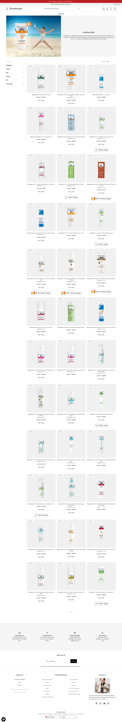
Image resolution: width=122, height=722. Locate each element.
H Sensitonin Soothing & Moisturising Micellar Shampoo (41, 415)
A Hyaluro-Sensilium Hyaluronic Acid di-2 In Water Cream (71, 460)
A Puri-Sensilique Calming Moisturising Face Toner (41, 459)
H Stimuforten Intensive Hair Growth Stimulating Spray (41, 279)
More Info (106, 149)
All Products (9, 65)
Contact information (57, 713)
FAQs (47, 688)
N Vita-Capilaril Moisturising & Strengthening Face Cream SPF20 (101, 504)
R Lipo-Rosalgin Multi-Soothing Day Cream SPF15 (71, 370)
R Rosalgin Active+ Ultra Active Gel (41, 136)
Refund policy (65, 713)
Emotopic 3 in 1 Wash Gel (101, 94)
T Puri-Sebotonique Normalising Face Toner (71, 184)
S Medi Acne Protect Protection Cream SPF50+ (71, 592)
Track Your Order (47, 685)
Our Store (73, 685)
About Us (74, 682)
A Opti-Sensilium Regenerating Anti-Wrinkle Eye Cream (71, 415)
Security (47, 694)
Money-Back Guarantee (74, 694)
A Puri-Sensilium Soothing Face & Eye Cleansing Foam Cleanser (101, 371)
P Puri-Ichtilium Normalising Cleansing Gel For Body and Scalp (71, 550)
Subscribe (73, 661)
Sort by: (103, 61)
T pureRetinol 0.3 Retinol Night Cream (101, 414)
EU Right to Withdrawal (48, 697)
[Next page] (75, 611)
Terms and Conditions (73, 688)
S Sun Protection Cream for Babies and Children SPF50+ (71, 95)
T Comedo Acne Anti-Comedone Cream (101, 233)
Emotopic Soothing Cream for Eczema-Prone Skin (41, 233)
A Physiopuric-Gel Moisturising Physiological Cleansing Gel (71, 504)
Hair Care (8, 76)
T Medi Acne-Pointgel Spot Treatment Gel (101, 592)
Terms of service (73, 713)
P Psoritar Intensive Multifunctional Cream (71, 233)
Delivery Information (47, 679)
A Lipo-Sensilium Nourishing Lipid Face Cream (41, 549)
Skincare (8, 69)
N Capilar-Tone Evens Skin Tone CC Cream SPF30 (101, 549)
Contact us (117, 4)
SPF (7, 80)
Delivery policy (81, 713)
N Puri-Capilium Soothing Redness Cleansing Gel (41, 184)
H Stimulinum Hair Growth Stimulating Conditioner (101, 278)
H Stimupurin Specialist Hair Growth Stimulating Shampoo (71, 279)
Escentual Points (74, 679)
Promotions (47, 691)
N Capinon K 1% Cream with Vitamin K (41, 327)
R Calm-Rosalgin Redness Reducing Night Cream (41, 370)
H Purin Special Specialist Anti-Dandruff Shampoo (71, 136)
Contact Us (19, 685)
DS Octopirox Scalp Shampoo (41, 94)
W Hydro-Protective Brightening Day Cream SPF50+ (41, 593)
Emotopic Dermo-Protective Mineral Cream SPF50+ (101, 327)
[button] (7, 8)
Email (19, 682)
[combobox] (62, 8)
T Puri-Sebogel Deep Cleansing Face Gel (101, 136)
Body (7, 72)
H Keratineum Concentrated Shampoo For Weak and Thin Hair (101, 185)
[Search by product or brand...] (78, 8)
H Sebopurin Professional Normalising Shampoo (71, 327)
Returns (47, 682)
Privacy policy (49, 713)
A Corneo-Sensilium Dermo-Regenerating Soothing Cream (101, 460)
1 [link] (67, 611)
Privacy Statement (73, 691)
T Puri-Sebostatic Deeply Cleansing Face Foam (41, 503)
